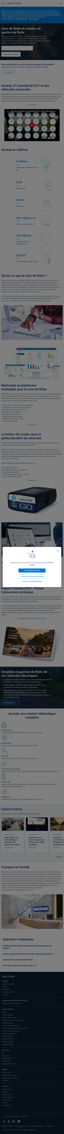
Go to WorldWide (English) (32, 570)
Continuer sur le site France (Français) (32, 576)
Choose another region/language (32, 581)
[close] (57, 550)
